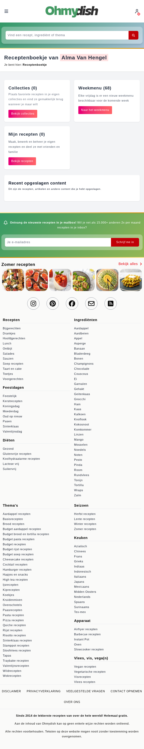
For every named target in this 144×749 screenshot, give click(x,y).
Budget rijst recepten (17, 549)
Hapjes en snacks (15, 574)
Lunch (7, 343)
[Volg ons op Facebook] (72, 303)
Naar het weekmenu (95, 109)
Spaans (79, 602)
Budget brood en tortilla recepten (26, 534)
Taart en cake (12, 368)
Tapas (7, 655)
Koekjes (8, 594)
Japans (79, 581)
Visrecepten (82, 676)
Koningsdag (11, 406)
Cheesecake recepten (18, 559)
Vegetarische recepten (90, 671)
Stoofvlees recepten (17, 650)
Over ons (72, 701)
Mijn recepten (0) (26, 134)
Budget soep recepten (18, 554)
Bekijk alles (129, 264)
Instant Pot (81, 639)
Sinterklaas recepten (17, 640)
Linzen (79, 434)
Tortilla (79, 485)
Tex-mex (80, 612)
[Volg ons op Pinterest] (53, 303)
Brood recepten (13, 523)
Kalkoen (80, 414)
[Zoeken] (133, 35)
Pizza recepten (13, 620)
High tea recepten (15, 579)
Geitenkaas (82, 394)
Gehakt (79, 389)
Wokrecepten (12, 675)
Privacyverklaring (44, 691)
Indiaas (79, 566)
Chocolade (81, 368)
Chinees (80, 551)
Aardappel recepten (17, 513)
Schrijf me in (125, 242)
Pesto (78, 459)
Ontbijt (7, 348)
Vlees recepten (84, 681)
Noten (78, 454)
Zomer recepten (85, 529)
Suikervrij (9, 468)
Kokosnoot (81, 424)
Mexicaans (81, 586)
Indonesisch (82, 571)
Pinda (78, 464)
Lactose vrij (11, 463)
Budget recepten (14, 544)
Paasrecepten (12, 610)
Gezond (8, 448)
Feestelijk (10, 396)
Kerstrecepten (12, 401)
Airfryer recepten (86, 629)
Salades (8, 353)
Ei (75, 378)
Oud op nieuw (12, 416)
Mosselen (81, 444)
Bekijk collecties (22, 113)
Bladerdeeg (82, 353)
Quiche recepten (14, 625)
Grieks (78, 561)
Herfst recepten (85, 513)
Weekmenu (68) (94, 88)
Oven (77, 644)
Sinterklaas (11, 426)
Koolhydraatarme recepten (21, 458)
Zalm (77, 495)
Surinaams (81, 607)
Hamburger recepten (17, 569)
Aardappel (81, 328)
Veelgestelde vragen (85, 691)
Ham (77, 404)
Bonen (78, 358)
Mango (79, 439)
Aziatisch (80, 546)
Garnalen (80, 383)
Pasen (7, 421)
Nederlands (82, 596)
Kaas (77, 409)
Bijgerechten (12, 328)
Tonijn (78, 480)
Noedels (80, 449)
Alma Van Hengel (84, 57)
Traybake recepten (16, 660)
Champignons (84, 363)
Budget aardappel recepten (22, 529)
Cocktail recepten (15, 564)
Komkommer (82, 429)
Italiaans (80, 576)
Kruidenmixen (12, 599)
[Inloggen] (137, 11)
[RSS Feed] (110, 303)
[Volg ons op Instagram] (33, 303)
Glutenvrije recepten (17, 453)
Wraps (78, 490)
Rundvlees (81, 475)
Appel (78, 338)
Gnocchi (80, 399)
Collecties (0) (22, 88)
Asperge (80, 343)
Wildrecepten (12, 670)
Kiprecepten (11, 589)
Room (78, 470)
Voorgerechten (13, 378)
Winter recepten (85, 523)
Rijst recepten (12, 630)
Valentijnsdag (12, 431)
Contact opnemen (126, 691)
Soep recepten (13, 363)
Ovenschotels (12, 604)
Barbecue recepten (87, 634)
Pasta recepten (13, 615)
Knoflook (80, 419)
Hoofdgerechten (14, 338)
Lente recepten (84, 519)
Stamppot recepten (16, 645)
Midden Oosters (85, 591)
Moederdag (11, 411)
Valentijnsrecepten (16, 665)
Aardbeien (81, 333)
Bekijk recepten (22, 161)
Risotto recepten (14, 635)
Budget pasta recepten (19, 539)
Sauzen (8, 358)
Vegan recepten (85, 666)
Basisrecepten (13, 519)
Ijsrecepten (10, 584)
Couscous (81, 373)
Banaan (79, 348)
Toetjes (8, 373)
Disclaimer (11, 691)
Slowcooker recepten (89, 649)
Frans (78, 556)
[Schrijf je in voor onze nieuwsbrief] (91, 303)
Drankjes (9, 333)
